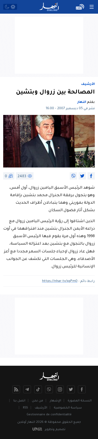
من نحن (37, 401)
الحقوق (67, 422)
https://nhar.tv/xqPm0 (59, 281)
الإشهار (55, 401)
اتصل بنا (19, 401)
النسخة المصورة (80, 401)
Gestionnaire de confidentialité (49, 414)
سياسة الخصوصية (68, 408)
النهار (81, 102)
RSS (25, 408)
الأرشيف (88, 84)
